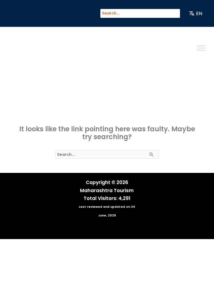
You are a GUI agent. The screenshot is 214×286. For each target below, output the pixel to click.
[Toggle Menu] (201, 48)
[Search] (178, 13)
